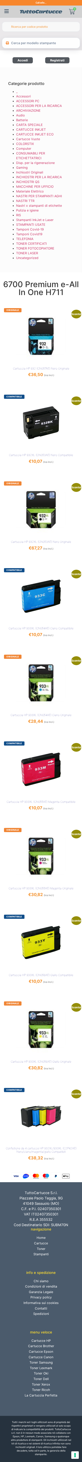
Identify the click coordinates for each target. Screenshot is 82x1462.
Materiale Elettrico (30, 191)
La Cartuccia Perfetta (41, 1395)
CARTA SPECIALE (29, 125)
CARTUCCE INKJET (31, 129)
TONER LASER (27, 253)
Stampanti (41, 1254)
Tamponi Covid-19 (30, 229)
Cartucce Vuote (28, 139)
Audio (20, 115)
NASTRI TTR (25, 201)
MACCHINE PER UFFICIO (35, 187)
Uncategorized (27, 258)
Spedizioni (41, 1314)
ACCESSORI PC (27, 101)
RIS (18, 215)
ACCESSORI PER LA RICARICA (39, 106)
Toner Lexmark (41, 1368)
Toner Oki (41, 1373)
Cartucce (41, 1243)
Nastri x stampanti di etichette (39, 206)
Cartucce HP (41, 1341)
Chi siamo (41, 1281)
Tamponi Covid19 (29, 234)
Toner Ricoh (41, 1390)
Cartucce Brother (41, 1346)
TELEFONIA (24, 239)
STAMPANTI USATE (30, 225)
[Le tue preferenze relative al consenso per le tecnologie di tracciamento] (75, 1455)
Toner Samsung (41, 1362)
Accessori (23, 96)
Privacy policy (41, 1297)
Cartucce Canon (41, 1357)
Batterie (22, 120)
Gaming (22, 168)
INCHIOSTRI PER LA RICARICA (39, 177)
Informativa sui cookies (41, 1303)
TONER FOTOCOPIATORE (35, 248)
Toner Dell (41, 1379)
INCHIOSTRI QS (27, 182)
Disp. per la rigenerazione (35, 163)
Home (41, 1238)
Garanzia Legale (41, 1292)
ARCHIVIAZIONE (28, 110)
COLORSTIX (25, 144)
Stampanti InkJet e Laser (35, 220)
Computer (23, 148)
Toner (41, 1249)
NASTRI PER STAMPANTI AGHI (39, 196)
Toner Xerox (41, 1384)
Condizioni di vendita (41, 1286)
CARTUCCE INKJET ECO (35, 134)
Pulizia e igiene (27, 210)
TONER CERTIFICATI (31, 244)
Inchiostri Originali (29, 172)
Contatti (41, 1308)
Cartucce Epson (41, 1351)
